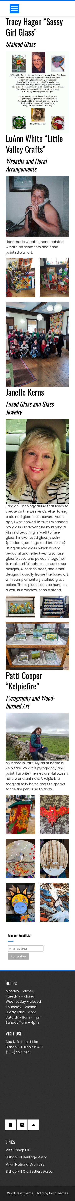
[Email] (34, 1125)
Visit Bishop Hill (18, 1150)
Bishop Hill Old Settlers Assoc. (29, 1171)
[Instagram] (23, 1125)
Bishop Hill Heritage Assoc (27, 1157)
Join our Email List (20, 936)
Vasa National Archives (25, 1164)
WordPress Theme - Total (25, 1193)
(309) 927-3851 (18, 1052)
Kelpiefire (13, 768)
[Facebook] (11, 1125)
